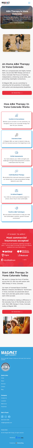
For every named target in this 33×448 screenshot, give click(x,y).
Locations (3, 401)
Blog (2, 389)
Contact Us (4, 398)
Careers (3, 386)
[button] (29, 3)
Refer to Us (4, 403)
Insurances (4, 406)
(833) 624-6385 (19, 22)
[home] (6, 2)
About (2, 381)
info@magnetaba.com (6, 422)
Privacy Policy (4, 429)
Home (2, 378)
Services (3, 383)
